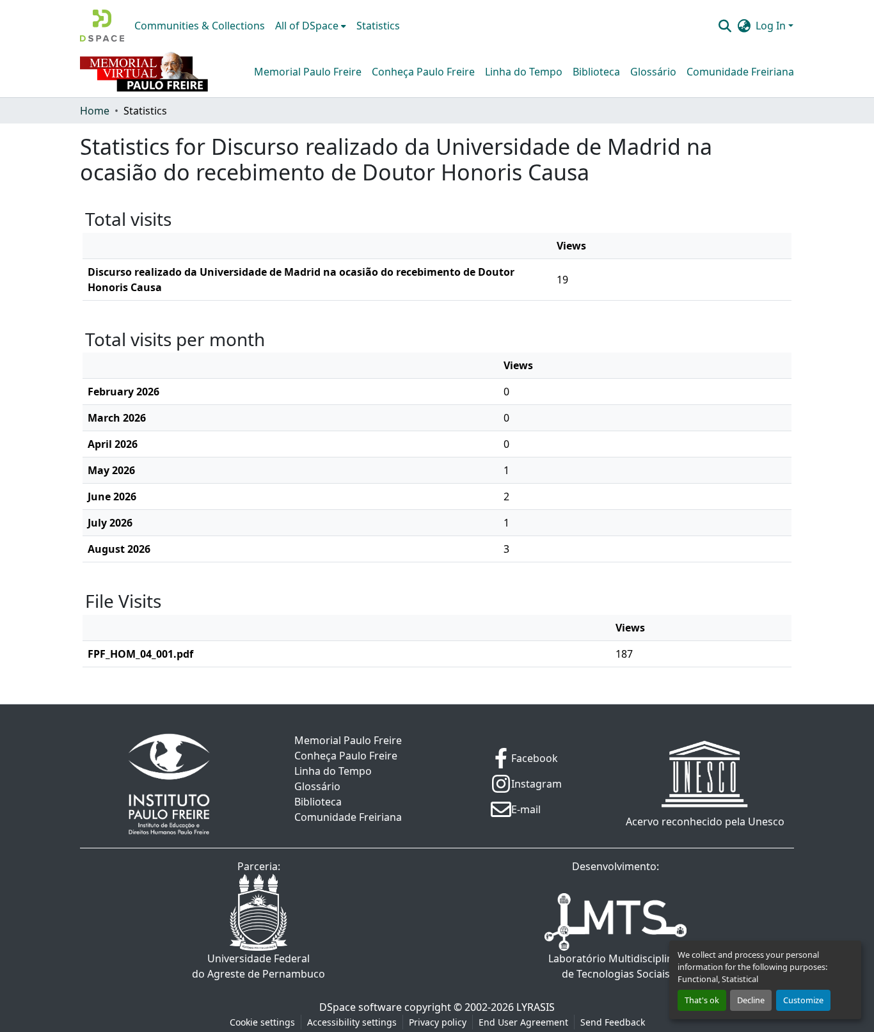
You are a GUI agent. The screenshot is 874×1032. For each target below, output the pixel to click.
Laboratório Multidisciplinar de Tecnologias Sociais (615, 966)
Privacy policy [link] (437, 1022)
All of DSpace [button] (306, 26)
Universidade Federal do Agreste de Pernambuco (258, 966)
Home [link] (94, 111)
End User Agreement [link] (523, 1022)
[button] (102, 26)
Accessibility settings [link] (352, 1022)
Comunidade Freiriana (740, 72)
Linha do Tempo (523, 72)
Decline (751, 1000)
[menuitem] (310, 25)
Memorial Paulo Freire (308, 72)
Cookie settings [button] (262, 1022)
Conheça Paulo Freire (423, 72)
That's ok (702, 1000)
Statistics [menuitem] (378, 26)
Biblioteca (596, 72)
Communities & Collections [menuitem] (199, 26)
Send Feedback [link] (612, 1022)
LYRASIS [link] (535, 1007)
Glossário (653, 72)
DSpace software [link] (360, 1007)
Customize (803, 1000)
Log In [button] (772, 26)
